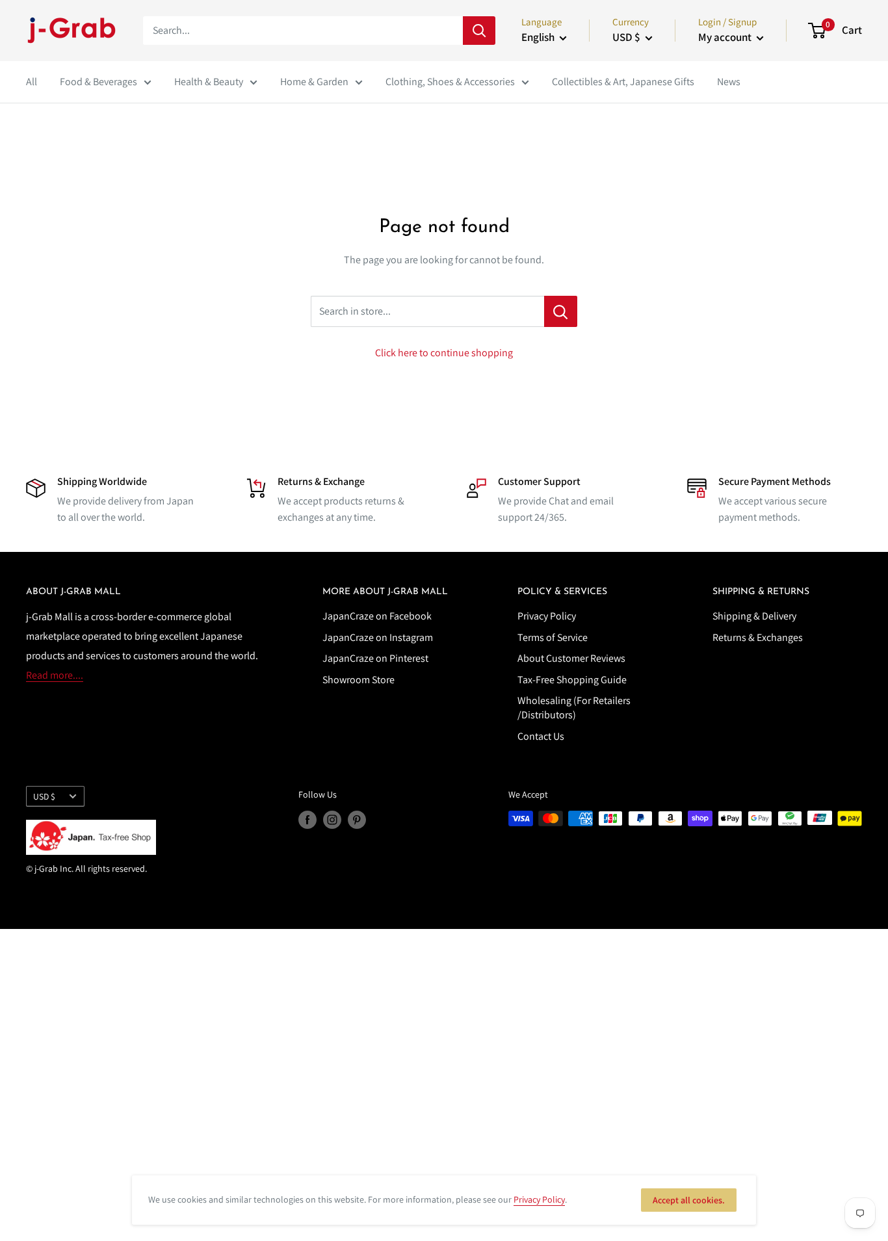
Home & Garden (314, 81)
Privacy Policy (546, 616)
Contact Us (540, 736)
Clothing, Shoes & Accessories (450, 81)
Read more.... (54, 675)
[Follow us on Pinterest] (357, 820)
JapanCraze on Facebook (377, 616)
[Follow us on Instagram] (332, 820)
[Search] (479, 30)
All (31, 81)
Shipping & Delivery (754, 616)
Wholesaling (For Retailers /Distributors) (574, 708)
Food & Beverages (98, 81)
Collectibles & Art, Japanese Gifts (623, 81)
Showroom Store (358, 679)
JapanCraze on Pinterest (375, 658)
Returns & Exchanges (757, 637)
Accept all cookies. (689, 1200)
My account (725, 37)
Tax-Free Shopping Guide (572, 679)
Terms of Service (552, 637)
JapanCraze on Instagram (377, 637)
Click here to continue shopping (444, 352)
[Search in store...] (560, 311)
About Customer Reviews (571, 658)
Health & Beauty (208, 81)
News (728, 81)
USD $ (44, 796)
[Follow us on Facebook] (307, 820)
